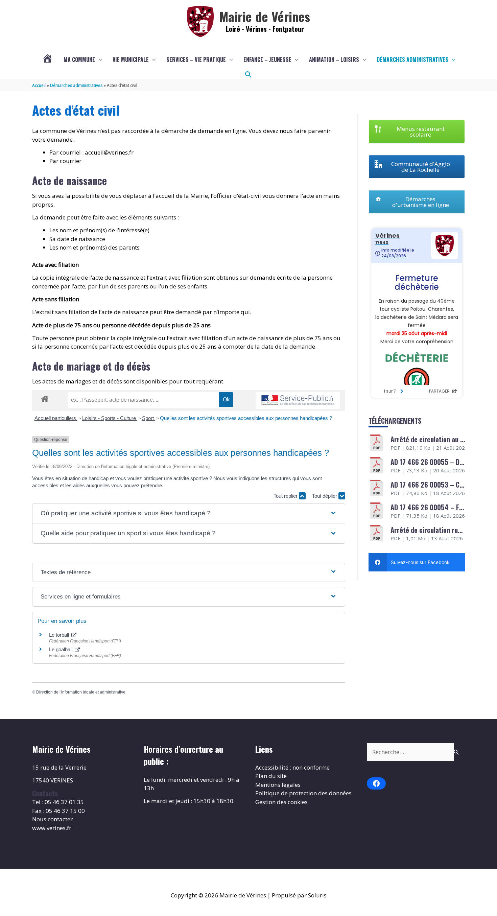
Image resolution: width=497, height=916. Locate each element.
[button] (248, 74)
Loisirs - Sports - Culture (109, 418)
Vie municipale (131, 59)
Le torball (59, 635)
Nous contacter (52, 819)
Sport (148, 418)
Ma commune (79, 59)
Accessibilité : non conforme (292, 767)
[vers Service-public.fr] (298, 400)
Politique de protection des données (303, 793)
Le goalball (61, 649)
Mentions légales (278, 785)
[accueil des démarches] (44, 397)
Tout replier (286, 496)
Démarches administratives (412, 59)
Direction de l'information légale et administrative (80, 692)
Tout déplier (325, 496)
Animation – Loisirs (334, 59)
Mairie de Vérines (264, 16)
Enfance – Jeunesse (267, 59)
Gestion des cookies (281, 802)
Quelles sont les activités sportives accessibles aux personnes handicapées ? (246, 418)
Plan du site (271, 776)
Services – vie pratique (196, 59)
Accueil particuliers (55, 418)
